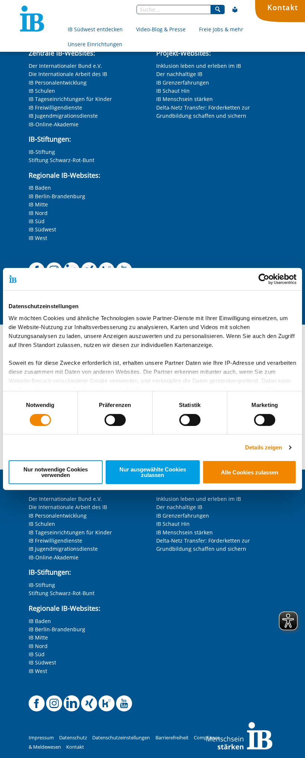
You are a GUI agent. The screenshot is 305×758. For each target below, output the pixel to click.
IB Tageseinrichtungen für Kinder (70, 98)
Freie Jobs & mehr (221, 29)
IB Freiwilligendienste (55, 107)
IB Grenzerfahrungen (182, 82)
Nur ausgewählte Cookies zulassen (152, 472)
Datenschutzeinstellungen (121, 738)
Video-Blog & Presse (161, 29)
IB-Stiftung (42, 151)
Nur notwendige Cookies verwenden (55, 472)
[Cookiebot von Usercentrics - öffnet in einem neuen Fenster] (263, 279)
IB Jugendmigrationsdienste (63, 115)
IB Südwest (42, 229)
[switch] (115, 420)
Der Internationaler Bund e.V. (65, 65)
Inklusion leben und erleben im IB (198, 65)
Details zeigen (263, 447)
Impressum (41, 738)
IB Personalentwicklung (58, 82)
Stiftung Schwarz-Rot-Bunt (61, 160)
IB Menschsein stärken (184, 98)
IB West (38, 237)
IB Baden (40, 187)
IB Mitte (38, 204)
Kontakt (282, 7)
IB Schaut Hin (173, 90)
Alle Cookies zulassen (249, 472)
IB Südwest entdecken (95, 29)
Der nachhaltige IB (179, 74)
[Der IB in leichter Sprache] (235, 10)
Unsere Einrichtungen (95, 44)
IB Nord (38, 213)
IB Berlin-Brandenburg (57, 196)
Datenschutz (73, 738)
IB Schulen (42, 90)
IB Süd (37, 221)
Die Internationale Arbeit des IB (68, 74)
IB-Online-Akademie (53, 124)
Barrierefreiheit (172, 738)
